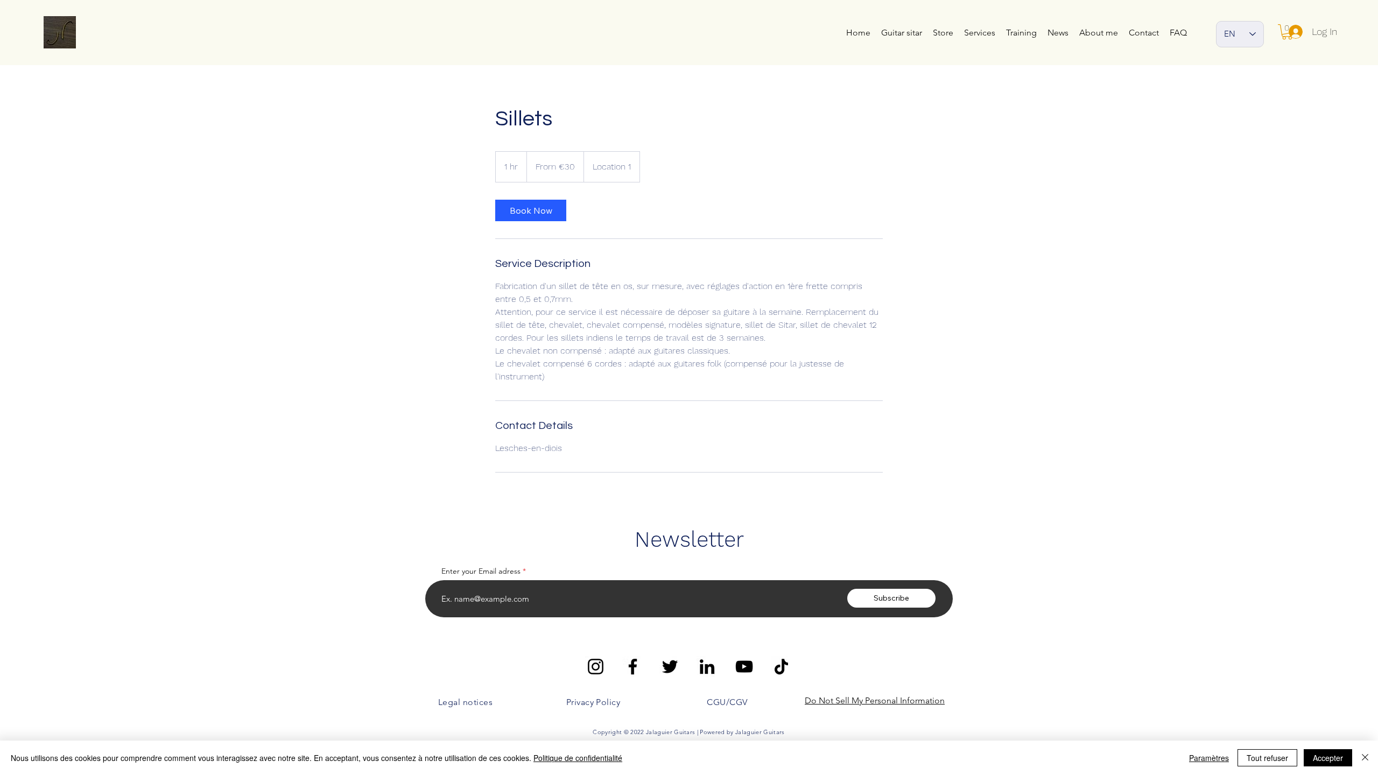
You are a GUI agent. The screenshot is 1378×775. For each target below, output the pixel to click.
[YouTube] (744, 666)
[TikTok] (781, 666)
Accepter (1328, 757)
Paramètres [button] (1209, 757)
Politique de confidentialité (577, 757)
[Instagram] (595, 666)
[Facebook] (632, 666)
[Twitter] (669, 666)
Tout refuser (1267, 757)
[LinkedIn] (707, 666)
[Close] (1365, 757)
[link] (530, 210)
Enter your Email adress (481, 571)
